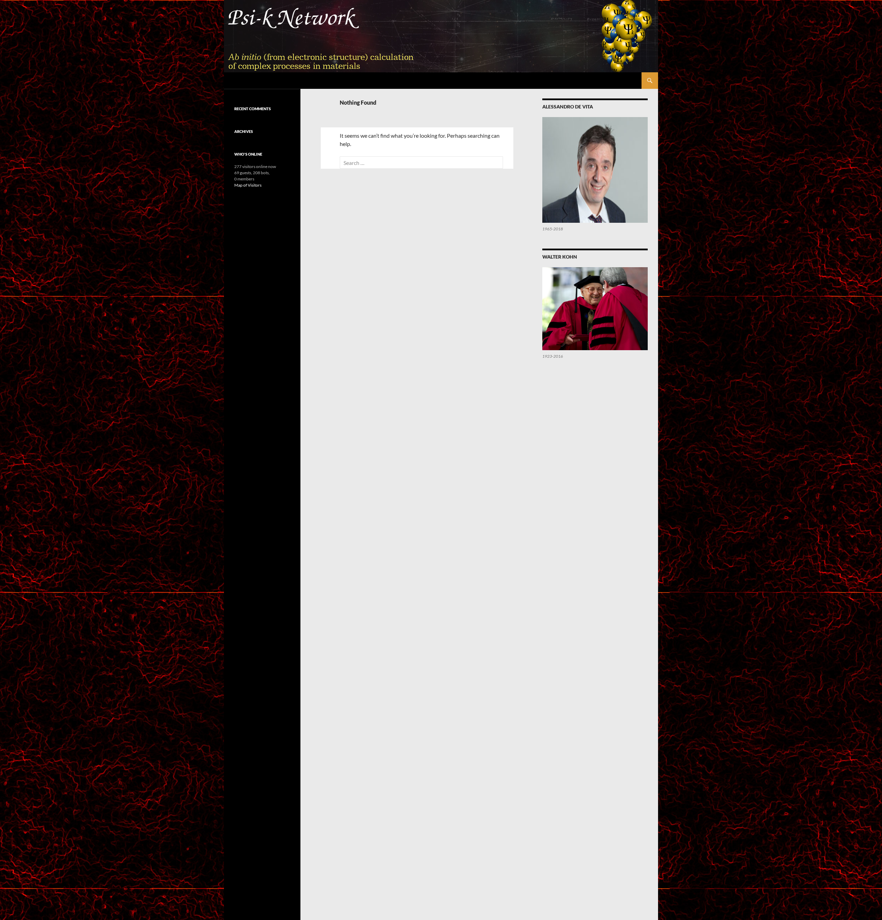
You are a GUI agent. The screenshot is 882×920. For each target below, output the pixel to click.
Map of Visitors (247, 185)
